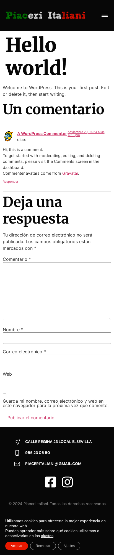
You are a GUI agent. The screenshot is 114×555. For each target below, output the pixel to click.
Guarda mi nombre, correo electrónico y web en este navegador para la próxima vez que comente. (55, 403)
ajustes (47, 535)
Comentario (17, 259)
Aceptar (16, 546)
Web (7, 374)
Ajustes (69, 546)
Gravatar (70, 173)
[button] (104, 15)
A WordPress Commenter (42, 133)
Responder (10, 182)
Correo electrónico (24, 351)
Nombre (13, 329)
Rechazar (43, 546)
